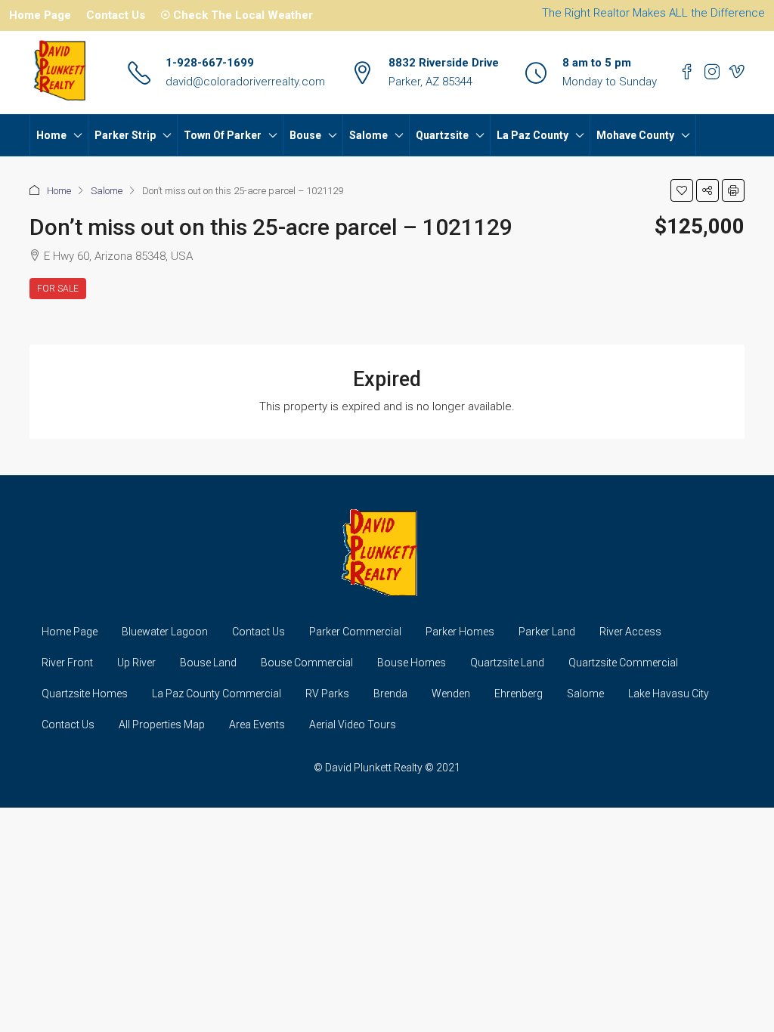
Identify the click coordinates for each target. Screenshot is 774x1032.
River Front (67, 663)
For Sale (58, 288)
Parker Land (547, 632)
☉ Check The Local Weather (236, 15)
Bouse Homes (411, 663)
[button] (681, 190)
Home (51, 135)
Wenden (451, 693)
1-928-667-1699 (210, 63)
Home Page (40, 15)
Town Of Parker (223, 135)
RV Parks (327, 693)
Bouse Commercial (307, 663)
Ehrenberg (518, 693)
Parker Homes (460, 632)
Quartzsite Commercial (623, 663)
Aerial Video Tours (352, 724)
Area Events (257, 724)
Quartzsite (442, 135)
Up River (136, 663)
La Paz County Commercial (216, 693)
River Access (630, 632)
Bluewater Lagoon (165, 632)
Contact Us (115, 15)
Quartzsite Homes (85, 693)
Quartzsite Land (507, 663)
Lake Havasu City (668, 693)
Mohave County (635, 135)
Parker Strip (125, 135)
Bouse (305, 135)
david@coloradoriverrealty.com (245, 81)
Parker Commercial (355, 632)
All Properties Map (162, 724)
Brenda (390, 693)
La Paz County (532, 135)
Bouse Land (208, 663)
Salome (368, 135)
